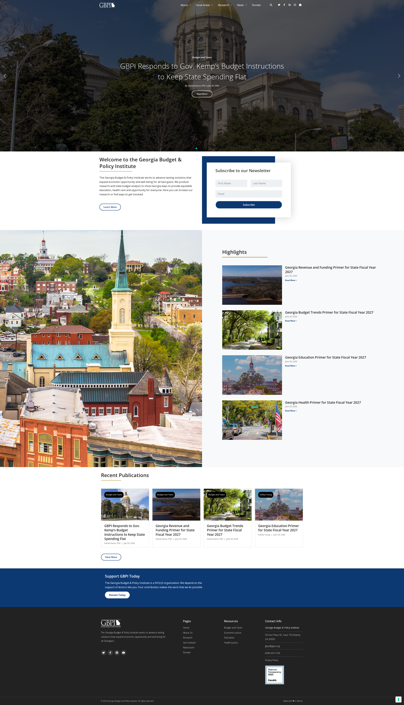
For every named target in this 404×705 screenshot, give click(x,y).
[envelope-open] (300, 5)
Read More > (291, 280)
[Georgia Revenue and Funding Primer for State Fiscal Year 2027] (176, 504)
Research (223, 5)
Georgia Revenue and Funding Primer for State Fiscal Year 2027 (330, 269)
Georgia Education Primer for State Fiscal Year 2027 (325, 357)
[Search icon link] (271, 5)
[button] (4, 75)
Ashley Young (266, 494)
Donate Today (117, 594)
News (240, 5)
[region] (202, 75)
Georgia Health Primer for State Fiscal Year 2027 (323, 402)
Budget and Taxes (114, 494)
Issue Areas (203, 5)
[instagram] (296, 5)
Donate (256, 5)
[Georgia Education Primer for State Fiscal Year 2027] (279, 504)
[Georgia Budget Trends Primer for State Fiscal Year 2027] (228, 504)
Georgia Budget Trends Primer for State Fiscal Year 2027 (329, 312)
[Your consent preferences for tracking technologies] (398, 699)
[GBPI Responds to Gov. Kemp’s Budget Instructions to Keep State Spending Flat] (125, 504)
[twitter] (280, 5)
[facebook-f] (285, 5)
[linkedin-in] (290, 5)
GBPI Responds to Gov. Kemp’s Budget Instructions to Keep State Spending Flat (202, 71)
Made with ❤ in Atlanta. (293, 701)
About (184, 5)
